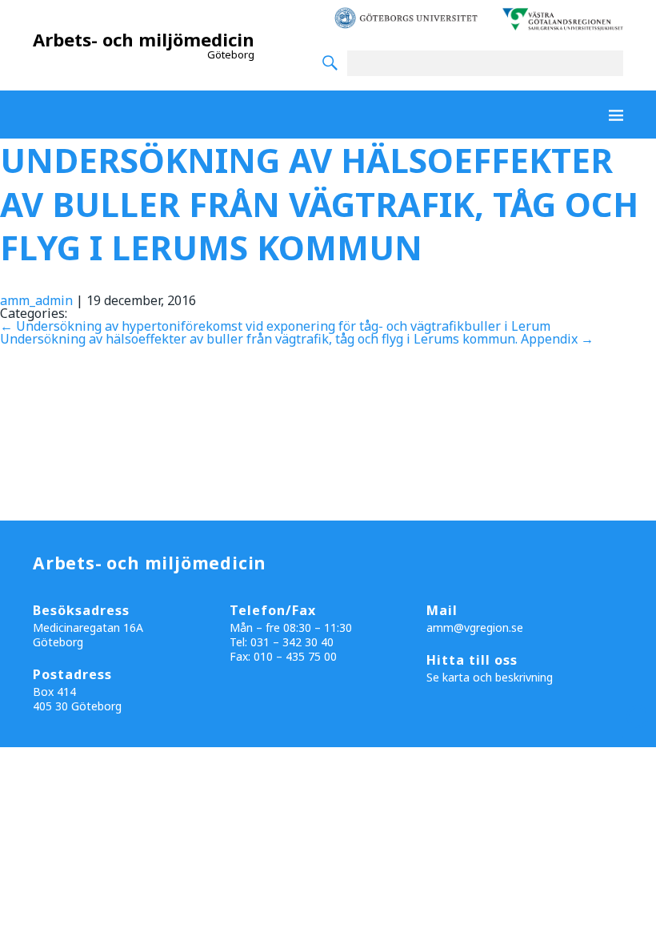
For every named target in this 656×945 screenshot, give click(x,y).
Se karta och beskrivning (489, 677)
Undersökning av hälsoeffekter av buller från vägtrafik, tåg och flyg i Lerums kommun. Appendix (297, 339)
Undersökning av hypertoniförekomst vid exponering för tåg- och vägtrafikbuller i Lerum (275, 326)
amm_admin (36, 300)
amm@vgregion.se (474, 627)
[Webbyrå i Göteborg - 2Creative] (635, 733)
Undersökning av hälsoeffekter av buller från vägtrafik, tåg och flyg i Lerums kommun (319, 203)
